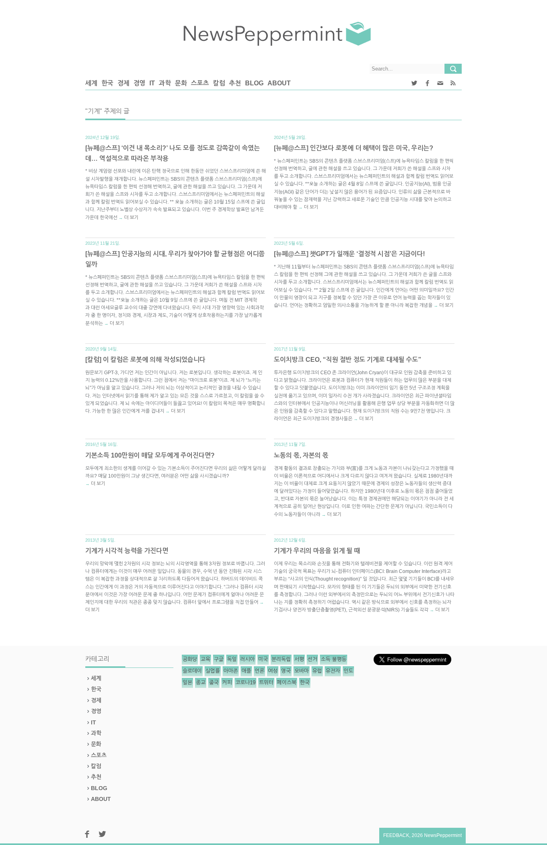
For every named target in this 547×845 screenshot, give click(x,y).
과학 (165, 83)
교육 (205, 659)
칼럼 (219, 83)
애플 (246, 671)
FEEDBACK (396, 835)
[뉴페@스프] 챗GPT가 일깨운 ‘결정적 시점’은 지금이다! (349, 253)
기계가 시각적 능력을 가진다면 (126, 550)
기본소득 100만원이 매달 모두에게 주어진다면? (150, 455)
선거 (312, 659)
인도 (348, 671)
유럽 (317, 671)
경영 (139, 83)
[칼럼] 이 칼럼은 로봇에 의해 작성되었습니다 (145, 359)
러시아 (247, 659)
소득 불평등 (333, 659)
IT (152, 83)
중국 (214, 683)
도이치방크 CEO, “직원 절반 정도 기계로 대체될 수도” (347, 359)
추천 (235, 83)
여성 (273, 671)
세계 (91, 83)
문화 (181, 83)
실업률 (212, 671)
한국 (107, 83)
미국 (263, 659)
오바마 (301, 671)
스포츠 (200, 83)
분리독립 (281, 659)
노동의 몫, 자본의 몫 (301, 455)
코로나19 (245, 683)
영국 (286, 671)
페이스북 (286, 683)
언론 (259, 671)
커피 (227, 683)
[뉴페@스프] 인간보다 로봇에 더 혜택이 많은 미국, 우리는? (353, 148)
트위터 (266, 683)
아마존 (230, 671)
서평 (299, 659)
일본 (187, 683)
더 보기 (131, 217)
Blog (254, 83)
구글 (218, 659)
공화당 (190, 659)
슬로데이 (192, 671)
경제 (123, 83)
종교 (200, 683)
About (279, 83)
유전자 (333, 671)
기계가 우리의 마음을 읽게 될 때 (317, 550)
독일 (232, 659)
